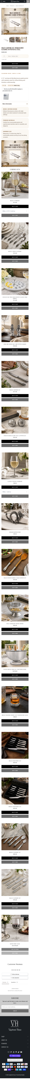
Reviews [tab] (4, 982)
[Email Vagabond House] (8, 1052)
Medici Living (16, 86)
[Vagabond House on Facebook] (11, 1052)
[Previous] (2, 21)
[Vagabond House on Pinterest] (16, 1052)
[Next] (27, 21)
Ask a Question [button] (15, 978)
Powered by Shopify (20, 1075)
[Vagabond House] (14, 1)
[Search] (24, 1)
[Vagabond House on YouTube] (21, 1052)
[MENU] (0, 1)
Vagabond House (12, 1075)
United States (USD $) (14, 1060)
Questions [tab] (13, 982)
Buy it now (15, 68)
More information (7, 104)
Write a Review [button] (15, 974)
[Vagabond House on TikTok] (19, 1052)
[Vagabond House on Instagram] (14, 1052)
